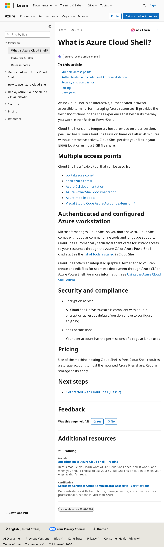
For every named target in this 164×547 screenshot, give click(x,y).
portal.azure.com (79, 175)
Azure (75, 30)
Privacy (92, 538)
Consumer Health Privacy (121, 538)
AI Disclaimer (12, 538)
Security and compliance (77, 82)
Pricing (66, 88)
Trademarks (33, 544)
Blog (57, 538)
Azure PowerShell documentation (91, 192)
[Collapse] (49, 26)
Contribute (75, 538)
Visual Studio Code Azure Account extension (99, 203)
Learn (63, 30)
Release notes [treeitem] (20, 65)
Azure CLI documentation (85, 186)
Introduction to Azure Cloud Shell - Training (88, 462)
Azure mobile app (79, 198)
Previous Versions (37, 538)
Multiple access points (76, 72)
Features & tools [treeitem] (22, 58)
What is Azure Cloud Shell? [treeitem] (29, 50)
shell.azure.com (78, 181)
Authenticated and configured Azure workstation (94, 77)
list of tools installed (99, 254)
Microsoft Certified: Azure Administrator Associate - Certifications (103, 486)
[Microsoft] (7, 5)
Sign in (154, 5)
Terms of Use (12, 544)
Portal (115, 16)
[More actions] (157, 30)
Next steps (68, 93)
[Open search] (144, 5)
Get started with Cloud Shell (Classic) (93, 392)
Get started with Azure (141, 16)
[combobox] (27, 34)
